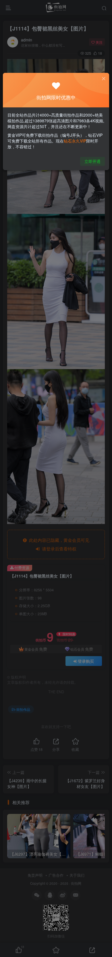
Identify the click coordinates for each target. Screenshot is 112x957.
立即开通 (92, 161)
